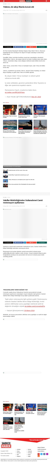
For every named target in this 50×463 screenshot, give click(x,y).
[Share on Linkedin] (25, 47)
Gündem (5, 113)
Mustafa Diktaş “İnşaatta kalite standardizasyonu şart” (19, 174)
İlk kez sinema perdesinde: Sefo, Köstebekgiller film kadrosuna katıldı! (22, 184)
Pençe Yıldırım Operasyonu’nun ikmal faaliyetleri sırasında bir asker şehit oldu (24, 132)
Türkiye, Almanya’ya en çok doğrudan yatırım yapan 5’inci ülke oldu (21, 179)
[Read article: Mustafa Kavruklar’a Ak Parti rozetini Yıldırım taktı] (25, 110)
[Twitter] (41, 454)
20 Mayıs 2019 (29, 310)
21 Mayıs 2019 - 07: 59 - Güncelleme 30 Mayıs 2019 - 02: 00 (14, 10)
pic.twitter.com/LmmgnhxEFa (35, 306)
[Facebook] (44, 454)
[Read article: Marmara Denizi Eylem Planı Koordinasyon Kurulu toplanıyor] (10, 125)
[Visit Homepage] (25, 1)
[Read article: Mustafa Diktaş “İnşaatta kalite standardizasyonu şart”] (5, 176)
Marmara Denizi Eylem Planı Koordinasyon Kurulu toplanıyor (42, 413)
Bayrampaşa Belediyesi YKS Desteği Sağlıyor (12, 166)
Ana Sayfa (4, 197)
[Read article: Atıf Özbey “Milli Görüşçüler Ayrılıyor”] (41, 110)
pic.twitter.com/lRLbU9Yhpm (15, 92)
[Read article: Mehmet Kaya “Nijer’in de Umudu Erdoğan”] (10, 110)
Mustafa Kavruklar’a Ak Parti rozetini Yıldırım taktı (18, 170)
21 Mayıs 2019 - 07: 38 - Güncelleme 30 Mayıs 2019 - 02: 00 (14, 206)
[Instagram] (47, 454)
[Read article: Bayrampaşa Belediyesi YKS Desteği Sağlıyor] (25, 152)
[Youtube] (39, 454)
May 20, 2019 (36, 97)
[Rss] (39, 456)
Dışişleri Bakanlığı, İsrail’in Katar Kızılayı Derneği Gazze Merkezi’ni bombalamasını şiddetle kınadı (40, 132)
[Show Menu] (46, 1)
